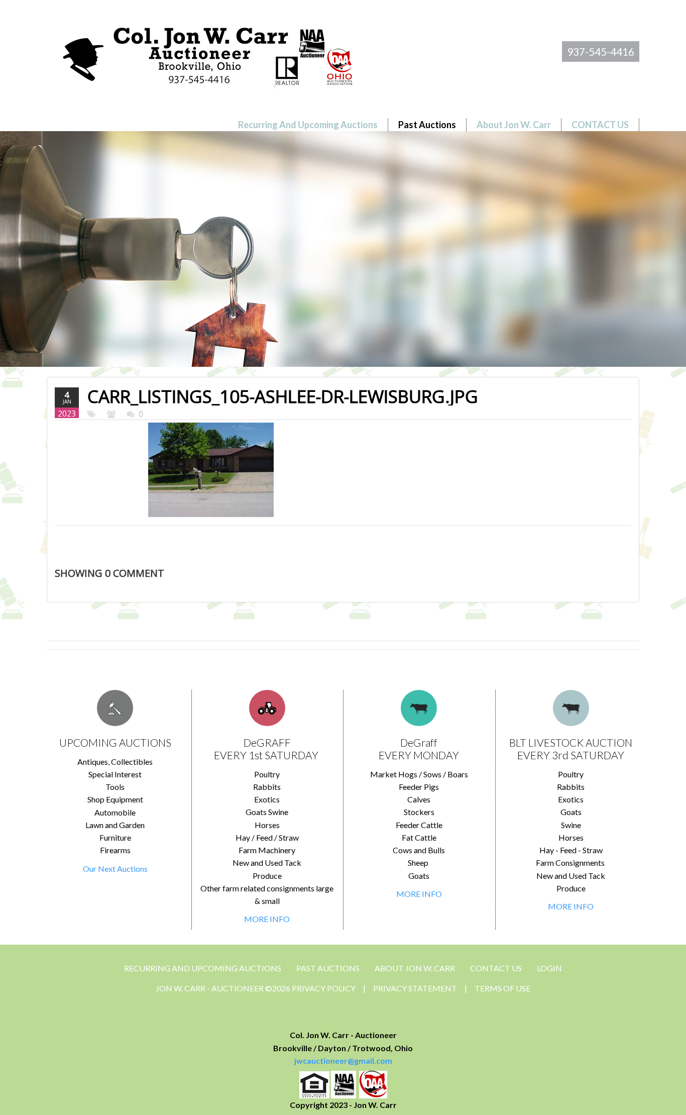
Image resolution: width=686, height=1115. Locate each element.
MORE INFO (267, 919)
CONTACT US (496, 968)
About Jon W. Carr (415, 968)
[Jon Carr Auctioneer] (207, 53)
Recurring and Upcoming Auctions (202, 968)
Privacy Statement (415, 988)
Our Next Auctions (115, 868)
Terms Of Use (502, 988)
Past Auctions (328, 968)
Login (549, 968)
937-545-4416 (600, 51)
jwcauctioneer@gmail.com (343, 1060)
